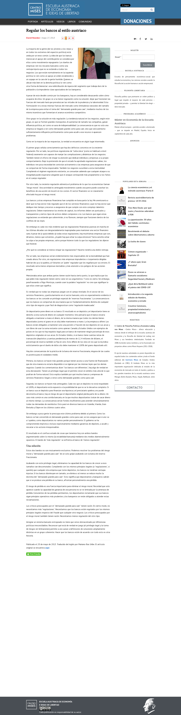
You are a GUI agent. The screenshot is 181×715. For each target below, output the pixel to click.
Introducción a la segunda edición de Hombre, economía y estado (140, 297)
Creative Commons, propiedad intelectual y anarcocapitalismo (139, 309)
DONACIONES (138, 21)
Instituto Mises (131, 360)
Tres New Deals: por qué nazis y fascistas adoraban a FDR (141, 211)
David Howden (33, 37)
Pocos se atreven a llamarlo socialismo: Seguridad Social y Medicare (141, 275)
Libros (72, 21)
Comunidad (85, 21)
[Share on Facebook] (140, 38)
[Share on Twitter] (146, 38)
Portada (33, 21)
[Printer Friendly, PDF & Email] (33, 554)
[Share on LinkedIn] (152, 38)
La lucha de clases (137, 241)
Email (118, 57)
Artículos (47, 21)
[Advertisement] (135, 161)
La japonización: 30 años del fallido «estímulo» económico (139, 223)
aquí (47, 547)
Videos (60, 21)
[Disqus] (68, 589)
